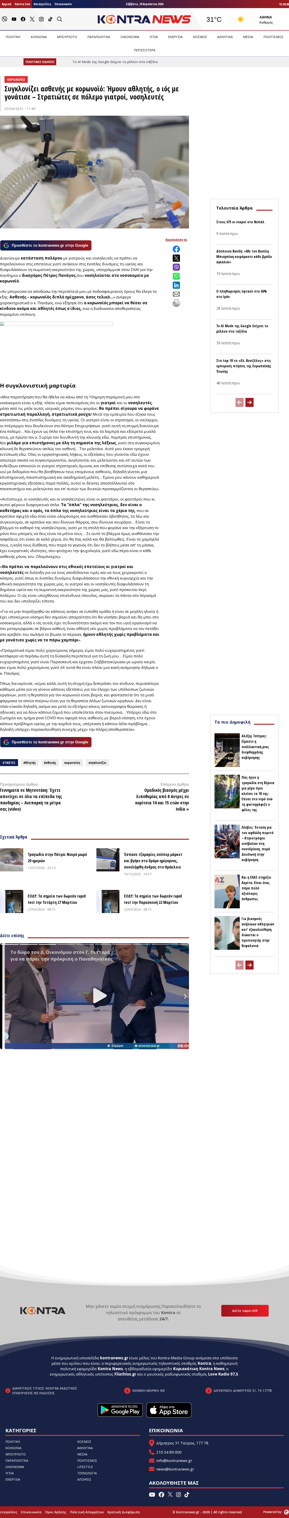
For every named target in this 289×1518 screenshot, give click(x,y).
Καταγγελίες (42, 4)
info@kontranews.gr (174, 1460)
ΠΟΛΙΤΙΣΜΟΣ (273, 37)
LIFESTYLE (85, 1467)
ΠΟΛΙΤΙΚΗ (13, 37)
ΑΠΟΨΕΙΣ (84, 1479)
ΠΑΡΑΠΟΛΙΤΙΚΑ (98, 37)
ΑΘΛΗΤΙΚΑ (225, 37)
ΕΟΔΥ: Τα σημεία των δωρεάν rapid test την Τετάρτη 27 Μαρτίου (57, 899)
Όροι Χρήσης (55, 1512)
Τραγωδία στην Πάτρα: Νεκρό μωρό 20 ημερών (57, 857)
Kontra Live (22, 4)
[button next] (249, 402)
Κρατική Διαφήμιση (123, 1512)
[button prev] (239, 402)
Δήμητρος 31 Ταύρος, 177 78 (182, 1443)
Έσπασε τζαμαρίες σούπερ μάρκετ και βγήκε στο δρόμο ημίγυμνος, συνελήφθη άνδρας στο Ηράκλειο (153, 861)
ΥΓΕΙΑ (153, 37)
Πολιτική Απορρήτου (87, 1512)
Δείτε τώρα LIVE (245, 1310)
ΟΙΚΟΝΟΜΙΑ (130, 37)
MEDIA (248, 37)
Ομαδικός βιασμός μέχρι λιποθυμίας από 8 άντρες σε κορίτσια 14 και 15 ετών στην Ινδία (162, 799)
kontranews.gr (114, 1357)
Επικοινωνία (63, 4)
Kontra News (110, 1368)
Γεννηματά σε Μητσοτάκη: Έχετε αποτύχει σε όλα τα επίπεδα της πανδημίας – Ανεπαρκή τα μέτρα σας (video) (31, 799)
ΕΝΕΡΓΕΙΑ (175, 37)
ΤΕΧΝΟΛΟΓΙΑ (87, 1473)
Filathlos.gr (125, 1374)
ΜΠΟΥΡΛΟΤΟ (67, 37)
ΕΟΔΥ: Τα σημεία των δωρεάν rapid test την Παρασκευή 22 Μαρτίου (153, 899)
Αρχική (6, 4)
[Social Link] (4, 19)
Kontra (204, 1363)
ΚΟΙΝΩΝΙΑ (39, 37)
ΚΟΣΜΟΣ (200, 37)
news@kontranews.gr (175, 1469)
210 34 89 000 (169, 1452)
